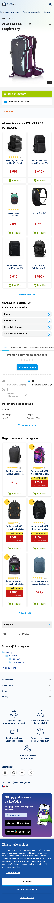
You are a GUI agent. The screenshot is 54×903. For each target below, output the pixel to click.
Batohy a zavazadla (31, 12)
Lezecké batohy (19, 662)
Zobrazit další (25, 295)
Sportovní (13, 656)
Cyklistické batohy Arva (15, 333)
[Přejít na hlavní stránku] (9, 4)
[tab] (5, 347)
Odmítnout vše (27, 897)
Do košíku (16, 180)
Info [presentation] (5, 347)
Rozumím (27, 881)
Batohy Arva (10, 320)
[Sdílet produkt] (50, 23)
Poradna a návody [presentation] (19, 347)
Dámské (16, 659)
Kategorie (8, 624)
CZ (7, 786)
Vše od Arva (7, 18)
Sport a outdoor (12, 12)
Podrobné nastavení (27, 889)
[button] (27, 680)
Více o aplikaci (13, 815)
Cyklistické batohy (13, 327)
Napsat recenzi (29, 367)
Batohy (47, 12)
